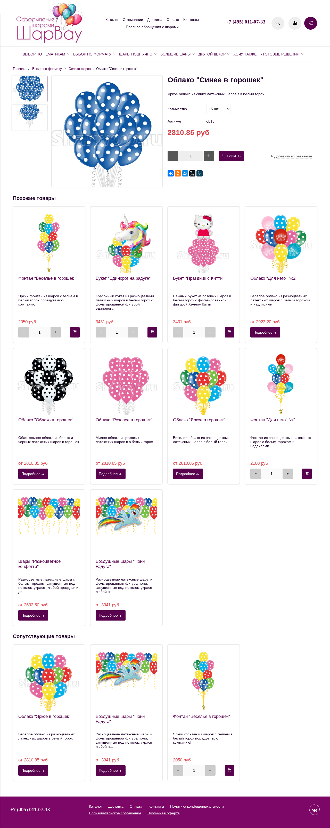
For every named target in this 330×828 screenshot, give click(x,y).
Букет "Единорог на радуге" (123, 278)
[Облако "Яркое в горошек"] (203, 384)
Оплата (173, 20)
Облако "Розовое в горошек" (124, 419)
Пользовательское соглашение (115, 813)
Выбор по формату (47, 69)
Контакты (191, 20)
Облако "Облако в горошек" (45, 419)
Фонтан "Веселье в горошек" (46, 278)
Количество (177, 109)
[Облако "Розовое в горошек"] (126, 384)
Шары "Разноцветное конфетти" (39, 564)
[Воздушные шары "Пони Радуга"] (126, 525)
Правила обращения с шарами (152, 27)
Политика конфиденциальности (197, 806)
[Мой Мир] (185, 173)
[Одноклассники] (178, 173)
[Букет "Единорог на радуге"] (126, 242)
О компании (133, 20)
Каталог (112, 20)
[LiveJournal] (199, 173)
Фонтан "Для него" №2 (272, 419)
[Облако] (107, 132)
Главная (19, 69)
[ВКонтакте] (171, 173)
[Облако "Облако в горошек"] (49, 384)
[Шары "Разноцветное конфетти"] (49, 525)
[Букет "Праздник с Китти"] (203, 242)
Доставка (154, 20)
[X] (192, 173)
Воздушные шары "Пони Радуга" (120, 564)
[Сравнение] (294, 23)
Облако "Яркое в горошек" (199, 419)
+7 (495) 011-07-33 (246, 22)
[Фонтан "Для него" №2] (281, 384)
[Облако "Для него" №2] (281, 242)
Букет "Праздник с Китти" (198, 278)
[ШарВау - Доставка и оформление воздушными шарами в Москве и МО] (49, 42)
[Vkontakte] (314, 810)
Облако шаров (80, 69)
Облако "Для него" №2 (272, 278)
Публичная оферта (163, 813)
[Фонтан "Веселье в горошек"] (49, 242)
